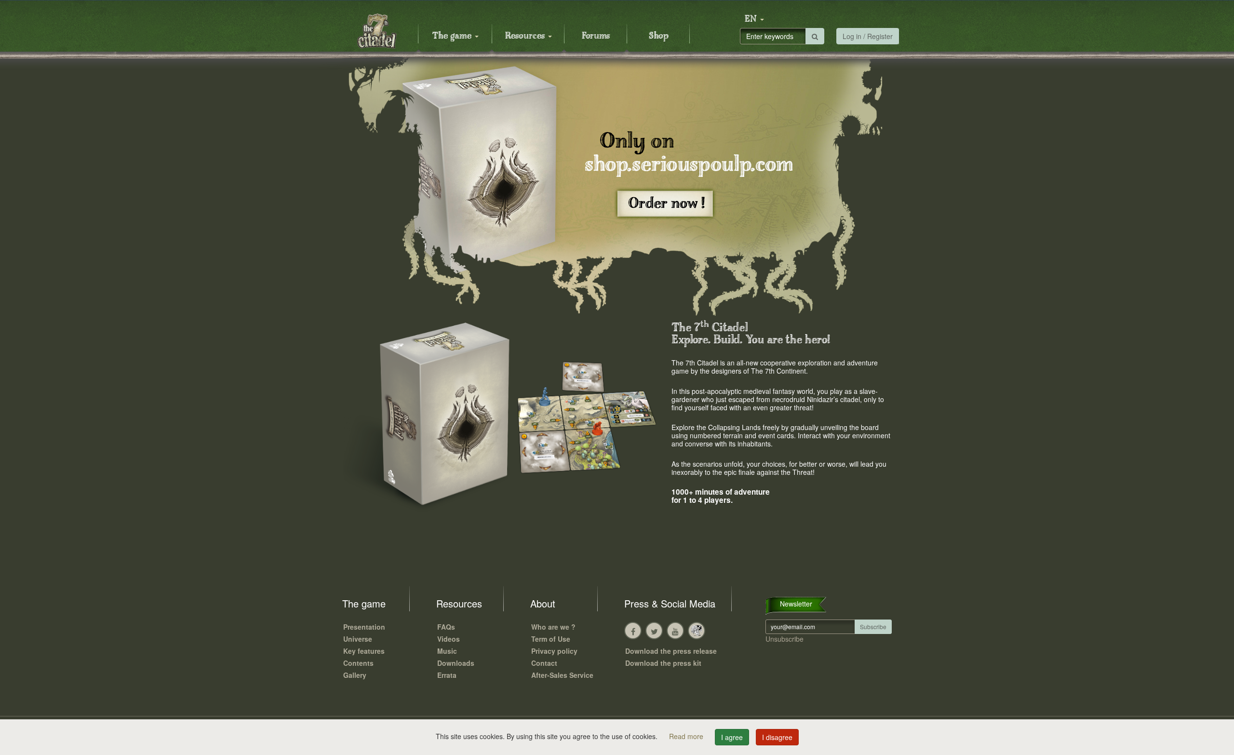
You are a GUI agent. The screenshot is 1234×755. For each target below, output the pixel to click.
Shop (659, 36)
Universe (357, 639)
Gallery (354, 675)
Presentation (364, 627)
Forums (596, 36)
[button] (754, 19)
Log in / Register (868, 36)
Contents (358, 663)
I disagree (777, 737)
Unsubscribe (784, 639)
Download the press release (671, 651)
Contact (544, 663)
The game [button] (453, 36)
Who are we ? (553, 627)
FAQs (446, 627)
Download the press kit (663, 663)
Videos (448, 639)
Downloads (455, 663)
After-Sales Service (562, 675)
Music (447, 651)
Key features (364, 651)
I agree (732, 737)
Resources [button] (526, 36)
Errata (446, 675)
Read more (687, 736)
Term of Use (550, 639)
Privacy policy (554, 651)
